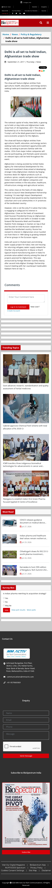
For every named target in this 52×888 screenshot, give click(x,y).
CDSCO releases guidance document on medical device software (32, 521)
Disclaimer (46, 870)
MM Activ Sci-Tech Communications (29, 883)
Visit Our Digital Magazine (13, 865)
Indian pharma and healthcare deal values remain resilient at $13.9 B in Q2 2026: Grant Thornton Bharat (33, 537)
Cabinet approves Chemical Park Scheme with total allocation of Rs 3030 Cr (25, 427)
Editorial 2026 (22, 7)
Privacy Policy (36, 868)
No (6, 602)
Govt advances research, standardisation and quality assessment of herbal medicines (25, 387)
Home (6, 34)
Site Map (33, 870)
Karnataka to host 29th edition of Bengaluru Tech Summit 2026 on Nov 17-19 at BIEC (34, 568)
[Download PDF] (42, 71)
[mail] (40, 71)
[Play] (44, 71)
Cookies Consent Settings (12, 870)
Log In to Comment (18, 307)
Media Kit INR (5, 10)
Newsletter (34, 6)
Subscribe (44, 10)
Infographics (44, 6)
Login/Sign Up (5, 13)
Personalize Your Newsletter (31, 10)
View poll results (18, 610)
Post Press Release (16, 10)
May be (8, 605)
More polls (31, 610)
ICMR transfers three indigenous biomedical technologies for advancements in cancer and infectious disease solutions (22, 465)
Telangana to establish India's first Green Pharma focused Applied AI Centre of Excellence (24, 500)
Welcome (7, 6)
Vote (6, 610)
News (15, 34)
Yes (6, 598)
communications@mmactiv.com (20, 677)
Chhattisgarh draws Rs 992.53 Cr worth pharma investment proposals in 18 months (34, 553)
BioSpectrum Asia (38, 865)
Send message (26, 756)
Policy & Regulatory (31, 34)
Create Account (13, 311)
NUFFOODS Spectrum (15, 868)
